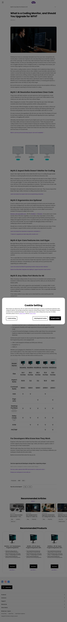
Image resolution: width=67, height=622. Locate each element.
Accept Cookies (55, 318)
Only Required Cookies (40, 318)
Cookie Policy (22, 313)
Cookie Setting (11, 318)
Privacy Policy (32, 313)
